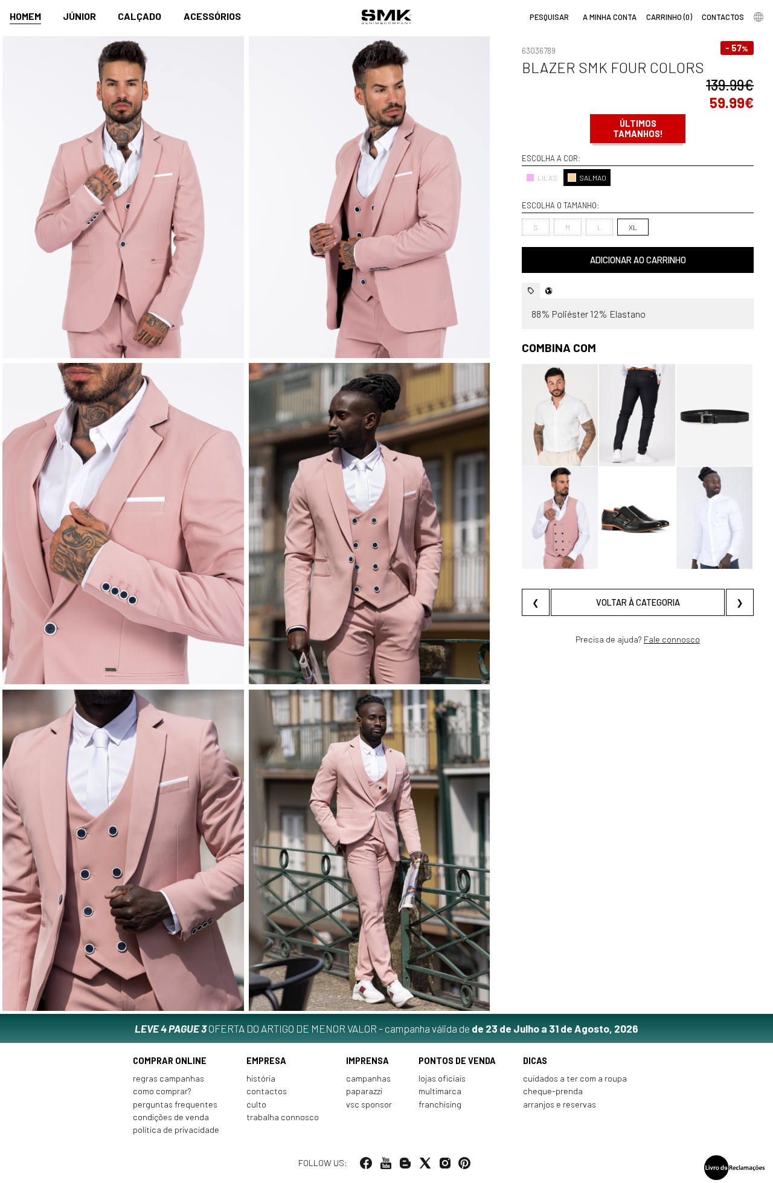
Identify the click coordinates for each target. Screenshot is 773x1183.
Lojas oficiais (442, 1078)
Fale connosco (672, 639)
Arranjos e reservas (559, 1104)
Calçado (139, 16)
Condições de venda (171, 1117)
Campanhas (368, 1078)
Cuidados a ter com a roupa (575, 1078)
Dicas (535, 1061)
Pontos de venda (457, 1061)
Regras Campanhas (168, 1078)
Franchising (440, 1104)
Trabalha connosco (282, 1117)
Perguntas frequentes (175, 1104)
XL (633, 227)
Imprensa (367, 1061)
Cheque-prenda (553, 1091)
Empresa (266, 1061)
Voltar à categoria (638, 602)
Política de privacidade (176, 1129)
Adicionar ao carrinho (638, 260)
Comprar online (170, 1061)
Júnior (79, 16)
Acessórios (212, 16)
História (260, 1078)
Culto (256, 1104)
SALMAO (592, 177)
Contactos (266, 1091)
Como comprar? (162, 1091)
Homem (25, 16)
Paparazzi (364, 1091)
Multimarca (440, 1091)
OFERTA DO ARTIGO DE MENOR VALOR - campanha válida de (386, 1028)
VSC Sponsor (369, 1104)
